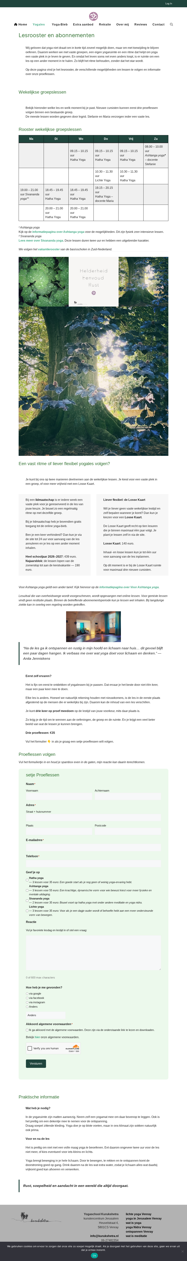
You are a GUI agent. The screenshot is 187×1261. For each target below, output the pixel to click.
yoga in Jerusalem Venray (144, 1218)
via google (35, 993)
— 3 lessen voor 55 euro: (90, 890)
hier (37, 1037)
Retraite (105, 24)
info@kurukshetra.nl (104, 1236)
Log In (168, 3)
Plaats (29, 825)
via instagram (37, 1002)
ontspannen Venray (139, 1231)
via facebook (36, 997)
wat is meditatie (136, 1236)
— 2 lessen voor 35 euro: (85, 900)
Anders (33, 1006)
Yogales (39, 24)
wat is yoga (133, 1222)
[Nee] (182, 1251)
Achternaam (102, 790)
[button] (171, 24)
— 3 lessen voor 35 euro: (80, 880)
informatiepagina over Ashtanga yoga (58, 231)
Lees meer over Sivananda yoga (41, 240)
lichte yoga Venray (138, 1214)
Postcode (100, 825)
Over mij (122, 24)
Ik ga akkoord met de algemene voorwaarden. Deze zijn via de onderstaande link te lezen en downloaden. (91, 1029)
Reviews (140, 24)
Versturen (36, 1063)
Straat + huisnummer (38, 811)
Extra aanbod (83, 24)
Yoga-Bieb (60, 24)
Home (22, 24)
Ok (94, 1255)
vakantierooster (49, 249)
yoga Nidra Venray (138, 1227)
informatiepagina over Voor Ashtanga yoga (129, 587)
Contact (158, 24)
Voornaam (32, 790)
